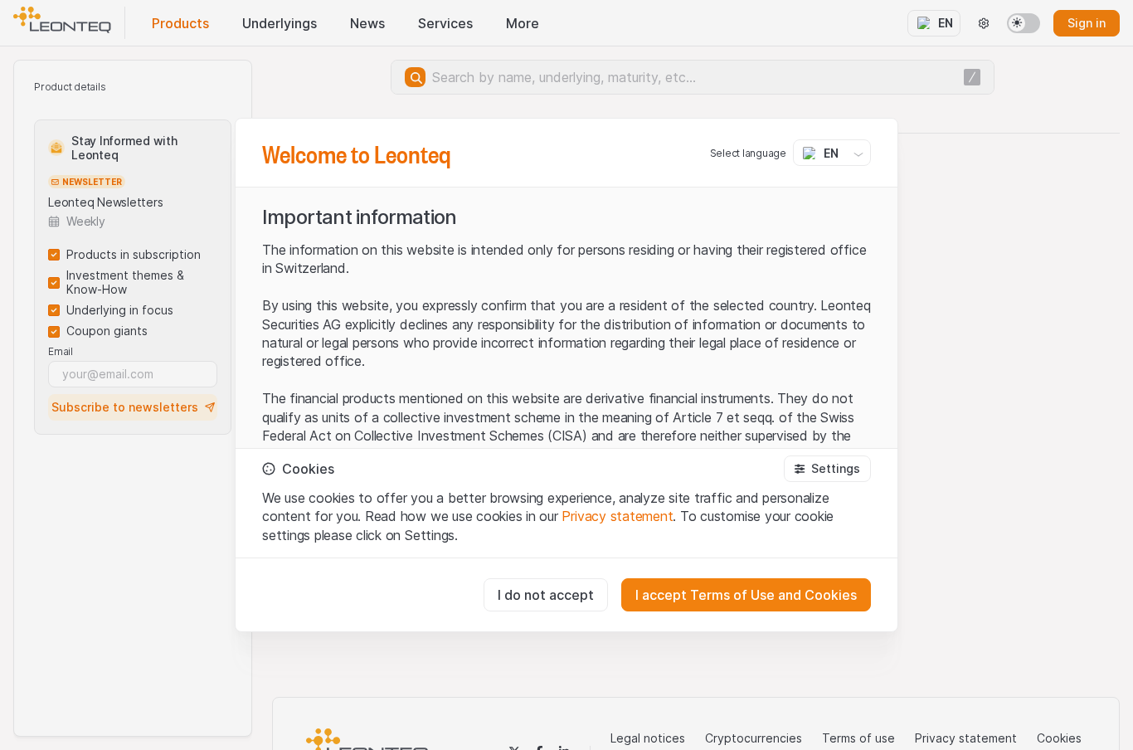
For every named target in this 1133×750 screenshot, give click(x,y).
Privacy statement (617, 516)
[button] (827, 468)
